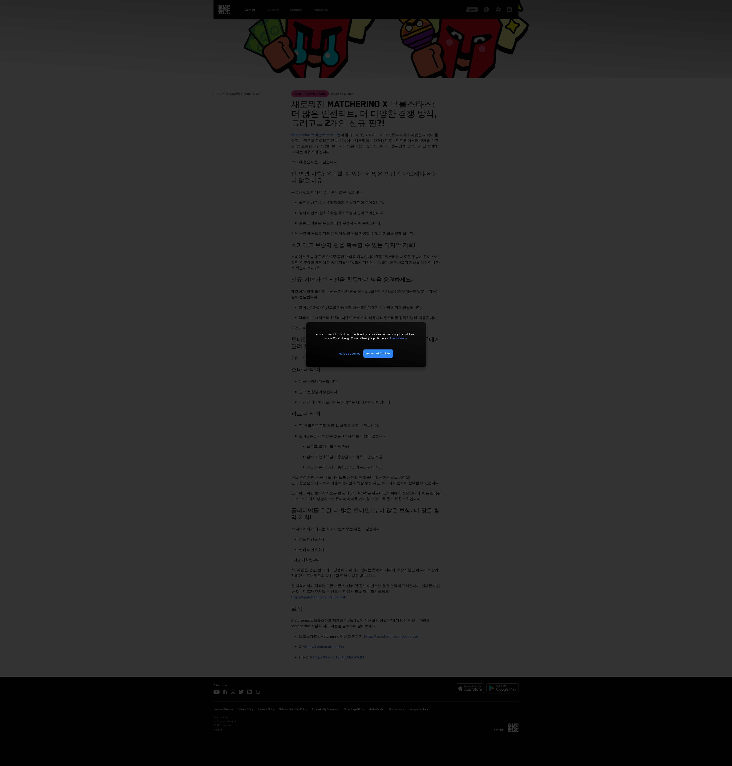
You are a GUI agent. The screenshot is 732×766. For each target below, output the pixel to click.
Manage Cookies (349, 353)
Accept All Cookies (378, 353)
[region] (366, 344)
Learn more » (398, 338)
